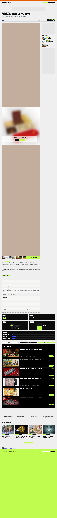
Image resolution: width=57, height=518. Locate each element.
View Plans (45, 2)
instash (43, 20)
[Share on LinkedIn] (49, 20)
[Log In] (42, 3)
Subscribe (52, 451)
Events (27, 2)
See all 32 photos (6, 275)
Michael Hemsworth (8, 19)
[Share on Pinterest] (54, 20)
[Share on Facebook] (51, 20)
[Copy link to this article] (48, 20)
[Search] (40, 3)
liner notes (31, 265)
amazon (45, 20)
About (30, 2)
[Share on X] (53, 20)
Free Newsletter (51, 2)
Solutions (22, 2)
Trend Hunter (3, 12)
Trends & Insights (17, 2)
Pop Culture (7, 12)
